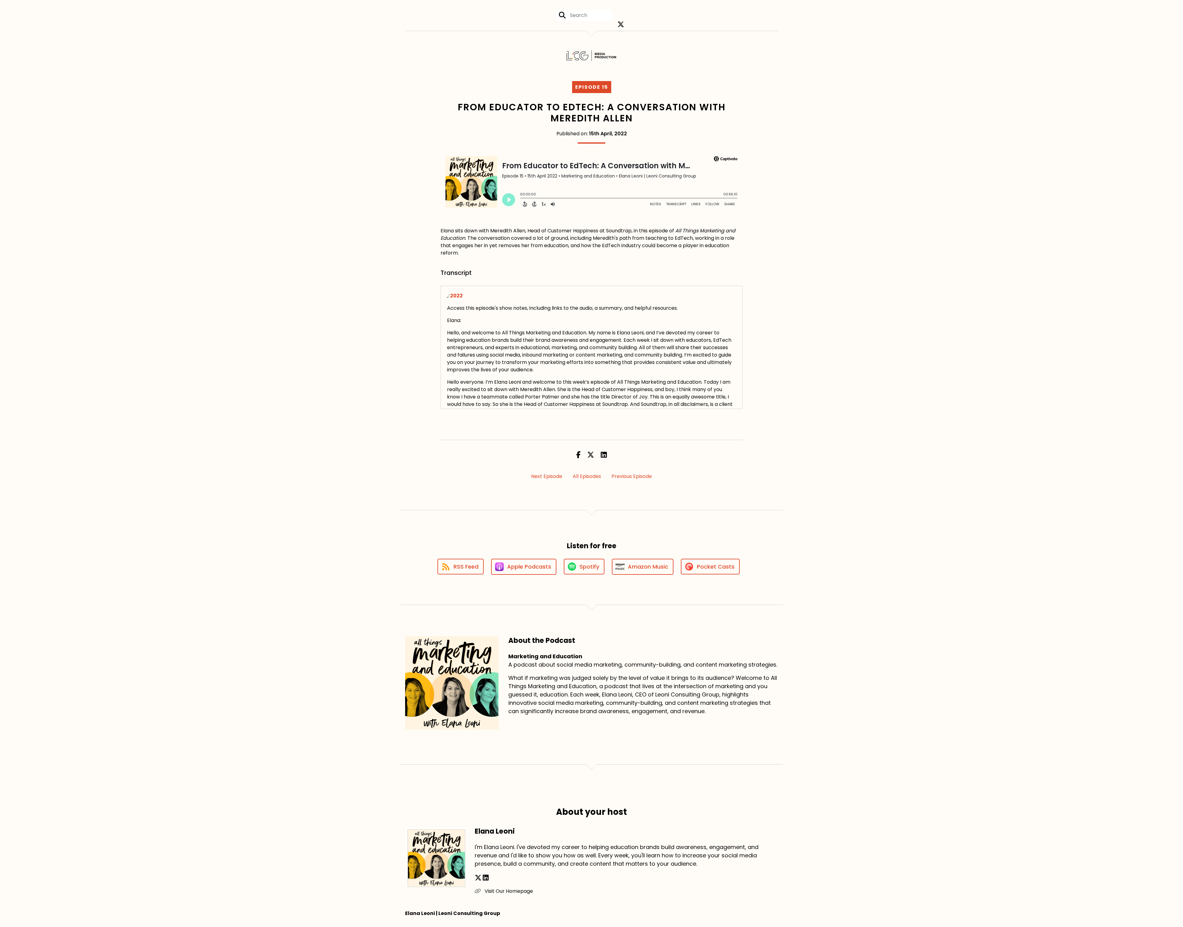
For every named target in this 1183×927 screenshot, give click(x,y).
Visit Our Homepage (508, 891)
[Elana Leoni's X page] (478, 878)
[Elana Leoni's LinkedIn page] (486, 878)
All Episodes (587, 476)
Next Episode (546, 476)
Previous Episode (632, 476)
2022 (456, 295)
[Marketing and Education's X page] (619, 24)
